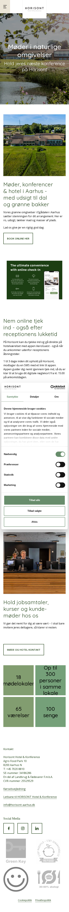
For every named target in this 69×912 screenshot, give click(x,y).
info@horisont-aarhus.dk (19, 805)
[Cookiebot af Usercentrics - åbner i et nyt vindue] (50, 387)
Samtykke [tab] (12, 396)
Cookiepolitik (25, 900)
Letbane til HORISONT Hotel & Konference (30, 797)
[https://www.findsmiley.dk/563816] (15, 879)
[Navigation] (5, 6)
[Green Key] (15, 851)
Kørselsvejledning (14, 789)
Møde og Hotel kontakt (23, 649)
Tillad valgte (34, 510)
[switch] (60, 464)
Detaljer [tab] (34, 396)
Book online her (18, 238)
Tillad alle (34, 500)
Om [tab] (56, 396)
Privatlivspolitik (43, 900)
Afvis (34, 521)
